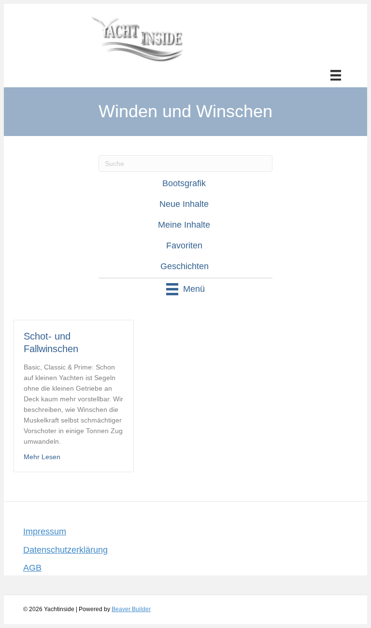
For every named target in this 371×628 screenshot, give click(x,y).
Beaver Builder (131, 609)
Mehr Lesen (42, 457)
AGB (32, 568)
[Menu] (336, 75)
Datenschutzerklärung (65, 550)
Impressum (44, 531)
